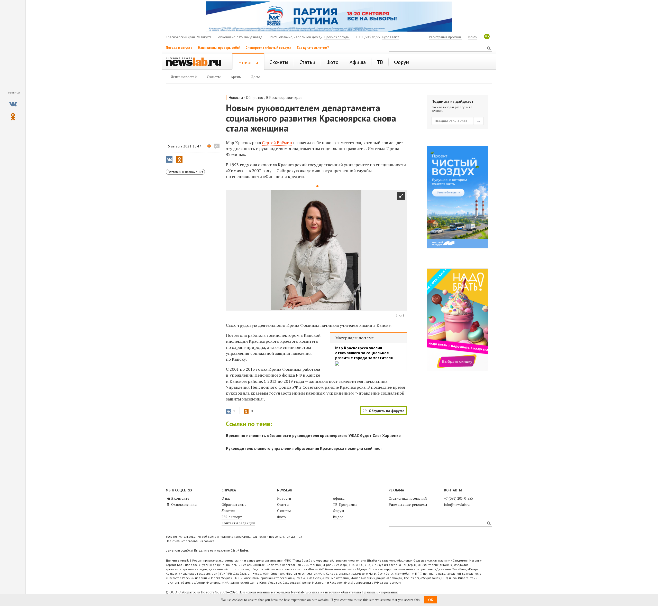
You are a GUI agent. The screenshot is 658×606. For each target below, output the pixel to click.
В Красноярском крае (284, 97)
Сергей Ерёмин (277, 142)
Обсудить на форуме (386, 410)
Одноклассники (183, 504)
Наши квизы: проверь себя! (219, 47)
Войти (472, 37)
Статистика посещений (408, 498)
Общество (254, 97)
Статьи (283, 504)
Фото (281, 517)
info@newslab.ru (457, 504)
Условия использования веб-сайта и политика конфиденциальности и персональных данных (234, 536)
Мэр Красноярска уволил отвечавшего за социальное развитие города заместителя (364, 353)
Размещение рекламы (408, 504)
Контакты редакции (238, 523)
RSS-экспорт (232, 517)
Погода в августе (179, 47)
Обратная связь (234, 504)
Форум (338, 510)
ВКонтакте (179, 498)
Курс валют (390, 37)
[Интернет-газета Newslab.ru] (196, 62)
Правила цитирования (380, 592)
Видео (338, 517)
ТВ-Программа (345, 504)
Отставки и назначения (185, 172)
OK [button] (430, 599)
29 (216, 145)
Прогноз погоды (337, 37)
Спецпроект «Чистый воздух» (268, 47)
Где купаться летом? (313, 47)
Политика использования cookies (190, 541)
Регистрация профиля (445, 37)
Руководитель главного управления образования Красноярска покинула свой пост (304, 448)
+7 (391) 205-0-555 (458, 498)
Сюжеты (284, 510)
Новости (236, 97)
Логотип (228, 510)
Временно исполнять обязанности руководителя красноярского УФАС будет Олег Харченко (313, 435)
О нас (226, 498)
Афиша (338, 498)
